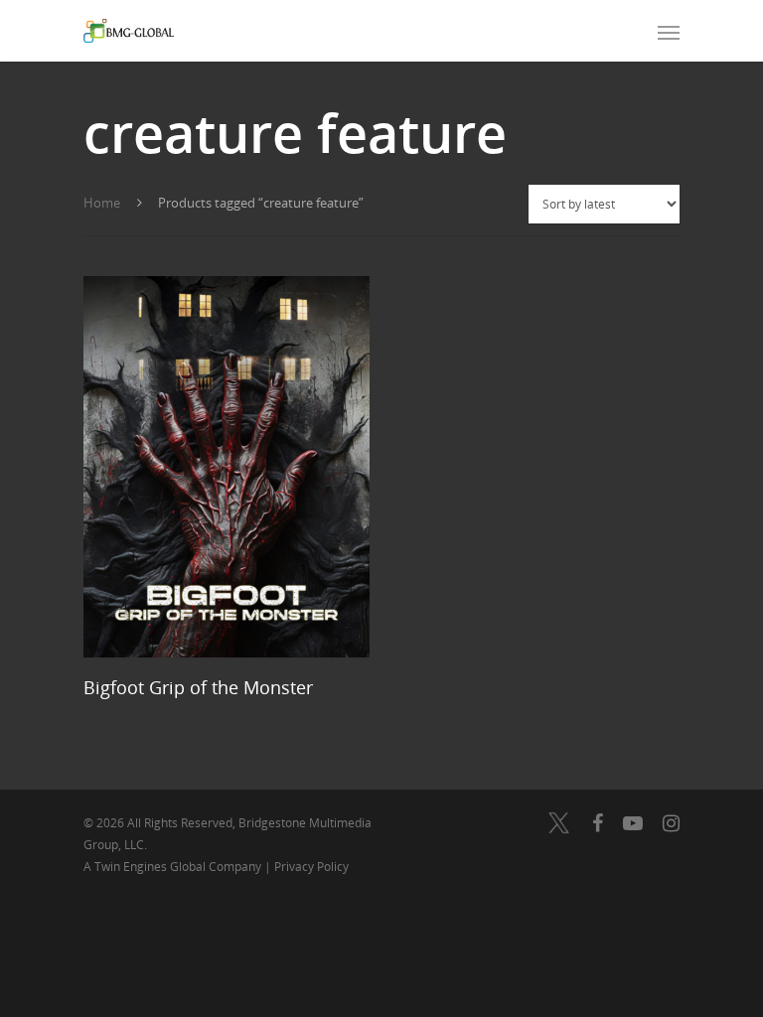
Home (101, 203)
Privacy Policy (311, 866)
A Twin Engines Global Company (173, 866)
